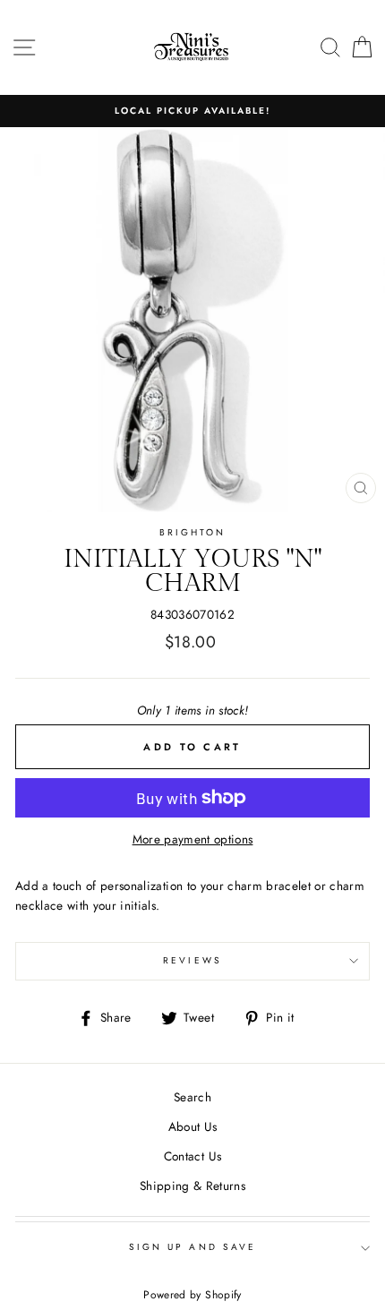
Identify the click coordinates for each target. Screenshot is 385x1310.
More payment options (193, 839)
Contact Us (192, 1156)
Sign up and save (192, 1247)
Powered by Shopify (192, 1295)
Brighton (192, 532)
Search (192, 1097)
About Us (193, 1126)
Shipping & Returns (192, 1185)
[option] (192, 111)
